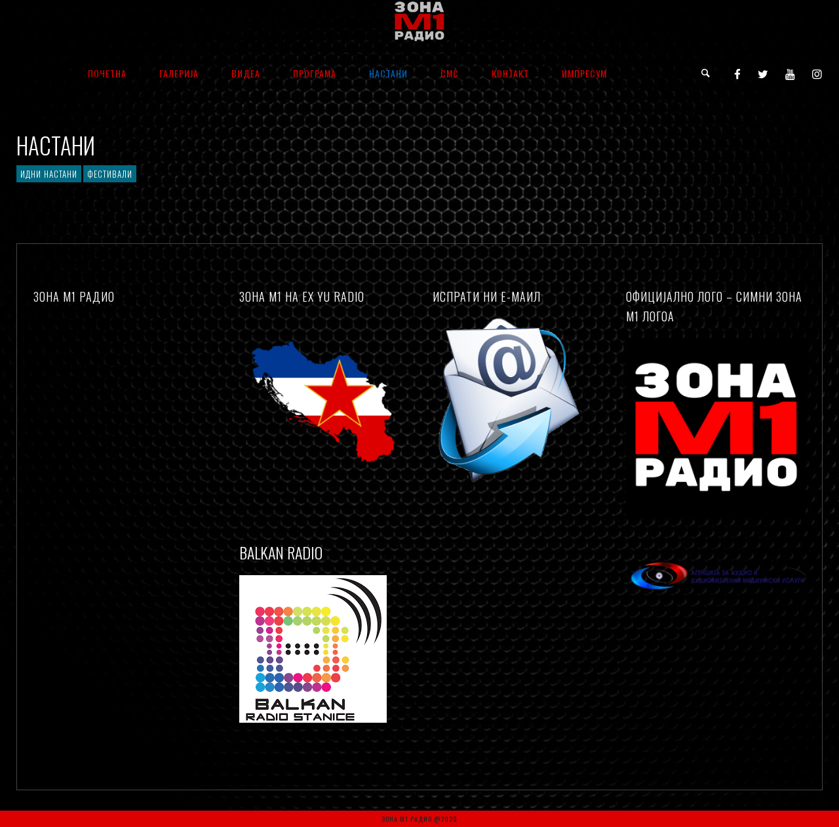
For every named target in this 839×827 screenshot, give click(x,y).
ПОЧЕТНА (107, 73)
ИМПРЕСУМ (584, 73)
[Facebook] (737, 73)
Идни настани (48, 173)
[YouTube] (790, 73)
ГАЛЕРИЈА (179, 73)
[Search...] (706, 73)
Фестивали (109, 173)
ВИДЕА (245, 73)
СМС (449, 73)
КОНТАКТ (510, 73)
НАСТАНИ (388, 73)
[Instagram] (817, 73)
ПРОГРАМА (314, 73)
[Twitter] (763, 73)
